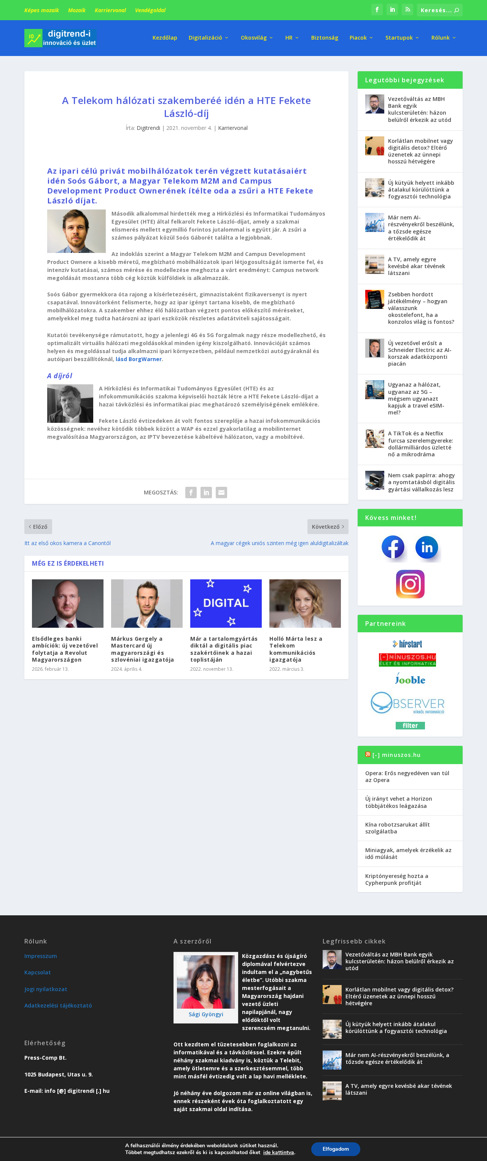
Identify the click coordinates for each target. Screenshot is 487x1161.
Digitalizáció (205, 38)
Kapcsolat (37, 972)
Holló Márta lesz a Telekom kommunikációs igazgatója (295, 649)
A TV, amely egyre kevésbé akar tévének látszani (416, 266)
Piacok (358, 38)
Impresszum (40, 956)
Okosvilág (254, 38)
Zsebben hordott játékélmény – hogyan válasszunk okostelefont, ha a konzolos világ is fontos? (421, 308)
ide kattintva (278, 1152)
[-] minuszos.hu (396, 754)
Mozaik (77, 10)
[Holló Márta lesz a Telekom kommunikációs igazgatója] (305, 603)
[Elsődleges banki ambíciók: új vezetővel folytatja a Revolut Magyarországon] (67, 603)
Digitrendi (148, 127)
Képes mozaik (41, 10)
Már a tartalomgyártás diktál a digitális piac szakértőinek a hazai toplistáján (224, 649)
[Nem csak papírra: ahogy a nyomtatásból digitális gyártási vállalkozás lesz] (374, 480)
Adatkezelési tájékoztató (58, 1005)
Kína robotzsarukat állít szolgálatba (397, 828)
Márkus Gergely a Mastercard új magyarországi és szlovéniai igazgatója (142, 649)
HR (289, 38)
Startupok (399, 38)
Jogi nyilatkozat (45, 989)
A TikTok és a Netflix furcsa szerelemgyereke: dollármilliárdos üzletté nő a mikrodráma (420, 444)
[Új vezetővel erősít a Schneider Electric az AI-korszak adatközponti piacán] (374, 348)
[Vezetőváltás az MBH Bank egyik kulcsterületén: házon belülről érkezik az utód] (374, 104)
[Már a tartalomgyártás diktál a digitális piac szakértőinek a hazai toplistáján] (226, 603)
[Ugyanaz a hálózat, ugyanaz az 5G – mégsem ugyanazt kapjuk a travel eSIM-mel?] (374, 389)
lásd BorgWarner (139, 359)
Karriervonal (110, 10)
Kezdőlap (165, 38)
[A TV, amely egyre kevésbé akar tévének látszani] (374, 264)
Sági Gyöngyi (206, 1014)
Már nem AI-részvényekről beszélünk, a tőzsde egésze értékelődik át (421, 228)
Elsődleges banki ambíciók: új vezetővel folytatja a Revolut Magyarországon (65, 649)
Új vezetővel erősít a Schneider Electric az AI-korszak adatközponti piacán (420, 353)
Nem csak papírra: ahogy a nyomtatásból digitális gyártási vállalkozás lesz (421, 482)
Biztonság (324, 38)
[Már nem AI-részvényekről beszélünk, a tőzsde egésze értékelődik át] (374, 222)
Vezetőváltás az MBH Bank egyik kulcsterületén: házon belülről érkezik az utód (419, 109)
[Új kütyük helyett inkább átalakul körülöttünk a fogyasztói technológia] (374, 187)
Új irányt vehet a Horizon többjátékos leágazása (398, 802)
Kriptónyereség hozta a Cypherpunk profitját (396, 879)
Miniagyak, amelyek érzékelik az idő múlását (408, 853)
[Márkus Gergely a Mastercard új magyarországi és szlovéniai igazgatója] (147, 603)
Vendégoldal (150, 10)
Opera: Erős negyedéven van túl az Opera (407, 776)
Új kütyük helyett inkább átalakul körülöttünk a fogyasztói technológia (421, 189)
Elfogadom (336, 1149)
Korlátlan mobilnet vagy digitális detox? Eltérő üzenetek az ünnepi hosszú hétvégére (420, 151)
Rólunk (440, 38)
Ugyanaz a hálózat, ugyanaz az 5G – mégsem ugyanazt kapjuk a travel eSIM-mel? (416, 398)
